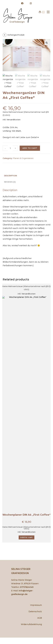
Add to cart (29, 148)
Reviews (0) (10, 182)
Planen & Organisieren (23, 158)
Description (10, 176)
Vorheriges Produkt (15, 35)
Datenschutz (35, 611)
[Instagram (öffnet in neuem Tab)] (29, 3)
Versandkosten (13, 120)
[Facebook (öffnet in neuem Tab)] (22, 3)
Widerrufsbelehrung (31, 624)
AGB (39, 618)
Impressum (36, 605)
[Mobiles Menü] (47, 12)
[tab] (26, 176)
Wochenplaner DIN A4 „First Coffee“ (26, 514)
